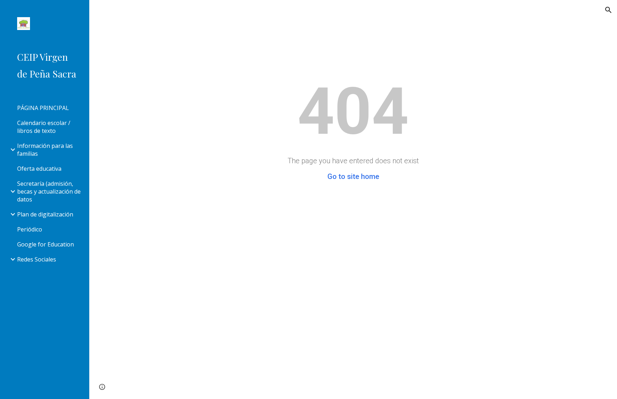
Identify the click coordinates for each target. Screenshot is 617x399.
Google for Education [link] (45, 244)
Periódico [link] (29, 229)
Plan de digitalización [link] (45, 214)
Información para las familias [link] (45, 150)
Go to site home (353, 176)
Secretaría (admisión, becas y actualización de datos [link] (49, 191)
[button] (608, 10)
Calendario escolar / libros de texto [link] (43, 127)
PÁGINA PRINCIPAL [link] (43, 108)
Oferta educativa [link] (39, 169)
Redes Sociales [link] (36, 259)
